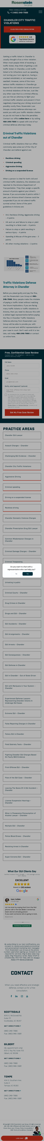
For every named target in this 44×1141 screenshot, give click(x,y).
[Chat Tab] (22, 570)
